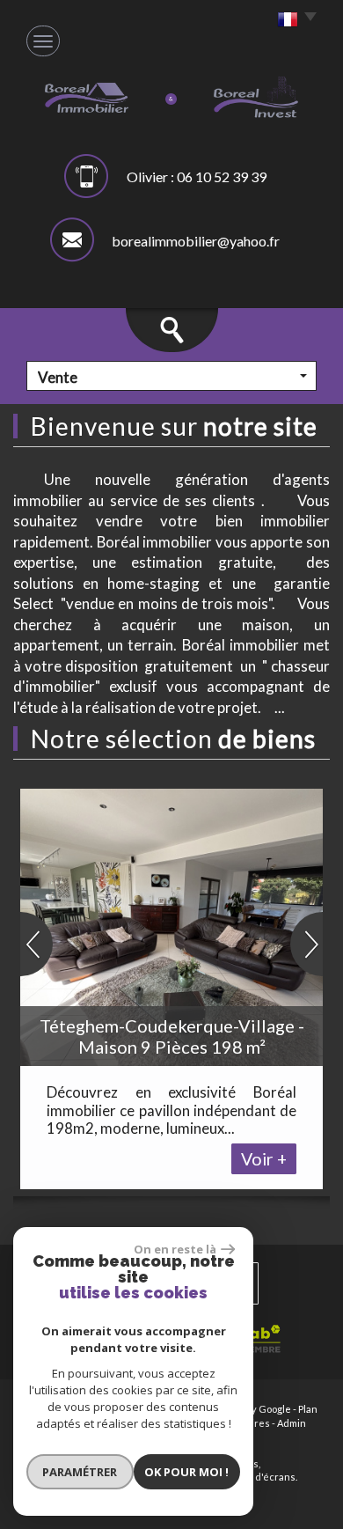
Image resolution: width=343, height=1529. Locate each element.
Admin (291, 1423)
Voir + (264, 1159)
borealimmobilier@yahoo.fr (196, 240)
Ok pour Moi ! (186, 1472)
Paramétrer (79, 1472)
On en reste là (175, 1249)
